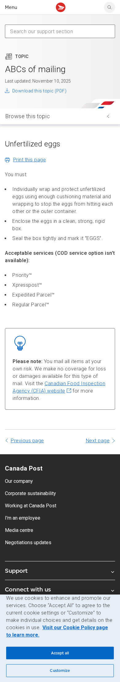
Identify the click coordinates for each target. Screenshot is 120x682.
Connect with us (28, 589)
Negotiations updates (28, 542)
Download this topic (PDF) (39, 90)
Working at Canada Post (30, 506)
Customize (60, 670)
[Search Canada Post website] (109, 7)
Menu (11, 7)
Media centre (19, 530)
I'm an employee (22, 518)
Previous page (27, 441)
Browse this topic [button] (27, 116)
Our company (19, 481)
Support (16, 570)
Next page (98, 441)
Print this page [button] (29, 160)
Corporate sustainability (30, 493)
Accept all (60, 653)
